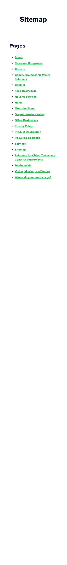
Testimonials (23, 165)
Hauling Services (26, 96)
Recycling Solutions (27, 138)
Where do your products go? (33, 177)
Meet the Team (25, 108)
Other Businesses (26, 120)
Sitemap (20, 149)
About (19, 57)
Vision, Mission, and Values (32, 171)
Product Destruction (28, 132)
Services (20, 143)
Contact (20, 85)
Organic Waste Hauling (30, 114)
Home (19, 102)
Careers (20, 69)
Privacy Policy (24, 126)
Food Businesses (26, 91)
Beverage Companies (29, 63)
